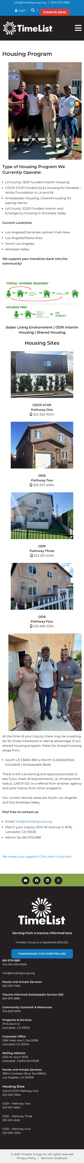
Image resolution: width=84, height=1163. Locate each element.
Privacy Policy (26, 1158)
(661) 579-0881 (60, 2)
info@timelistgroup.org (30, 2)
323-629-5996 (11, 1011)
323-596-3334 (11, 1133)
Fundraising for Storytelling (42, 953)
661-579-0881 (11, 998)
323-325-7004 (11, 986)
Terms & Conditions (54, 1158)
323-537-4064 (11, 1107)
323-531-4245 (11, 1120)
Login (21, 10)
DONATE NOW (54, 12)
